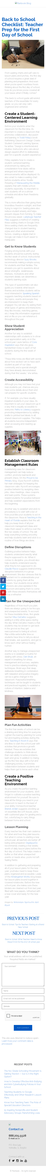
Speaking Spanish (31, 293)
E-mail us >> (14, 1138)
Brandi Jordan (11, 809)
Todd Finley (25, 137)
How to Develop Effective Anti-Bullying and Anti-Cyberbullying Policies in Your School (23, 1084)
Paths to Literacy (23, 409)
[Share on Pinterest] (3, 593)
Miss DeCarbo (19, 617)
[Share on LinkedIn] (3, 599)
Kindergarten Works (20, 876)
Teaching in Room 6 (19, 741)
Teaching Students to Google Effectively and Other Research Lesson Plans (22, 1095)
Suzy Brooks (30, 259)
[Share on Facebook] (3, 580)
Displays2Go (32, 843)
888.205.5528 (17, 1135)
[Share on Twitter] (3, 586)
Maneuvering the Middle (28, 183)
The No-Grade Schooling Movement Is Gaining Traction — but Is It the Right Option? (22, 1074)
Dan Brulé (28, 656)
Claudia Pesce (11, 568)
